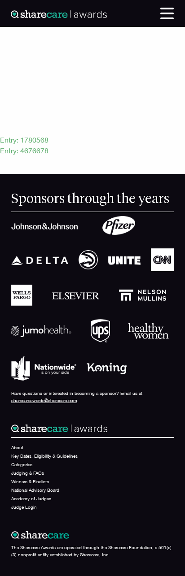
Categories (21, 464)
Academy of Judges (31, 498)
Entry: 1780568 (24, 140)
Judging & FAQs (27, 473)
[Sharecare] (59, 13)
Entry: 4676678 (24, 151)
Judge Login (24, 507)
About (17, 447)
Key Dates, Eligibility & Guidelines (44, 456)
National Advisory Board (35, 490)
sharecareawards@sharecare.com (44, 400)
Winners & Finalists (30, 481)
